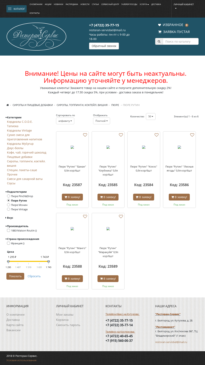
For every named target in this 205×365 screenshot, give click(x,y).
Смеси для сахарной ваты (25, 179)
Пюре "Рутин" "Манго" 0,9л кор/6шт (72, 250)
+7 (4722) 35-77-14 (119, 325)
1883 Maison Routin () (24, 230)
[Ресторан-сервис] (36, 36)
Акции (48, 4)
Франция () (17, 243)
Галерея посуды (129, 4)
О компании (36, 4)
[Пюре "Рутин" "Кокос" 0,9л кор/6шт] (144, 148)
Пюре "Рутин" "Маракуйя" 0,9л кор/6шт (108, 252)
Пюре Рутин (19, 200)
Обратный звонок (104, 46)
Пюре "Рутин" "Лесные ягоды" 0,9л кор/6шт (179, 168)
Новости (84, 4)
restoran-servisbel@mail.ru (107, 30)
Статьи (95, 4)
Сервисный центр (110, 4)
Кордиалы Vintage (19, 130)
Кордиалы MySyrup (20, 144)
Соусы (11, 183)
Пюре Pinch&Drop (22, 196)
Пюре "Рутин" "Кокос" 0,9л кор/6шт (143, 168)
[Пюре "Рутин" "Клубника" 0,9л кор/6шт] (108, 148)
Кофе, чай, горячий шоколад (26, 152)
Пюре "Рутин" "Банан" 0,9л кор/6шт (72, 168)
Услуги (143, 4)
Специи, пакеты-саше (22, 170)
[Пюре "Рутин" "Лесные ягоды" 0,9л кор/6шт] (179, 148)
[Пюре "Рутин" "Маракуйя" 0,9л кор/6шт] (108, 229)
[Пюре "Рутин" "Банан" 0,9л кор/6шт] (72, 148)
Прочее (12, 174)
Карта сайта (14, 325)
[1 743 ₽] (48, 261)
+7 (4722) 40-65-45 (119, 336)
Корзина (62, 320)
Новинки (58, 4)
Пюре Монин (19, 205)
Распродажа (72, 4)
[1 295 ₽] (8, 261)
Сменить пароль (68, 325)
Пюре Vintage (19, 209)
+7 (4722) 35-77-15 (104, 25)
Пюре (115, 105)
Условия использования (21, 360)
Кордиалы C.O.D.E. (20, 122)
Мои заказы (64, 314)
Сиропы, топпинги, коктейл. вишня (82, 105)
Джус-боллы (15, 148)
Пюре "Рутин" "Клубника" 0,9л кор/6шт (108, 170)
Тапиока (12, 126)
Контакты (35, 13)
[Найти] (159, 41)
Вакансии (13, 330)
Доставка (156, 4)
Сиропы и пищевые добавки (32, 105)
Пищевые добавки (19, 157)
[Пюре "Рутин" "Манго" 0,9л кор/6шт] (72, 229)
